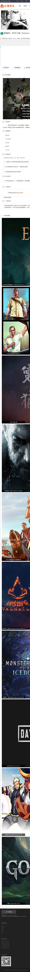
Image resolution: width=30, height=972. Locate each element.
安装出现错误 (6, 943)
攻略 (2, 932)
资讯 (22, 1)
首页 (17, 1)
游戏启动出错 (6, 944)
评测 (2, 930)
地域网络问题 (6, 948)
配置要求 (17, 67)
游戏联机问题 (6, 946)
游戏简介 (6, 67)
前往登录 (20, 192)
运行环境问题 (6, 941)
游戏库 (25, 5)
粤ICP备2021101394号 (22, 969)
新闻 (2, 928)
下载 (26, 1)
